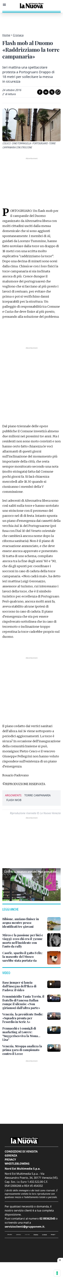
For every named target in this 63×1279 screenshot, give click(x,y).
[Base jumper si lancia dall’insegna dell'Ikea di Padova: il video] (54, 984)
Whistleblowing (17, 1163)
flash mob (13, 800)
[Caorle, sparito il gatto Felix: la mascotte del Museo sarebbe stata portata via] (54, 958)
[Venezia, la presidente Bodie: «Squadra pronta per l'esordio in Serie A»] (54, 1016)
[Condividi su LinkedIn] (46, 92)
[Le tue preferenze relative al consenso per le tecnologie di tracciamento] (57, 1273)
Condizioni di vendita (21, 1151)
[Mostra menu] (4, 5)
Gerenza (11, 1155)
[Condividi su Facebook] (40, 92)
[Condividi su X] (52, 92)
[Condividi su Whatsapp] (58, 92)
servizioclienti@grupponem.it (24, 1226)
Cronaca (18, 35)
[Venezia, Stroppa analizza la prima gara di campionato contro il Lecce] (54, 1048)
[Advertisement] (31, 21)
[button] (31, 884)
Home (6, 35)
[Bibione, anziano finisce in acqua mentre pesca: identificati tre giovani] (54, 924)
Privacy (10, 1159)
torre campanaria (37, 795)
